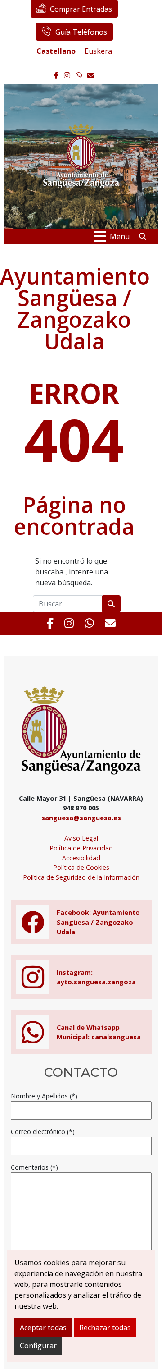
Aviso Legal (81, 838)
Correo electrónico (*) (43, 1131)
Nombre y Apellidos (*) (44, 1096)
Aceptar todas (43, 1327)
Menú (120, 236)
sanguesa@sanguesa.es (81, 817)
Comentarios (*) (34, 1167)
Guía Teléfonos (81, 32)
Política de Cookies (81, 867)
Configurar (38, 1346)
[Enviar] (111, 603)
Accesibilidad (81, 858)
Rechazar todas (105, 1327)
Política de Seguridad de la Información (81, 877)
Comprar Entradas (81, 9)
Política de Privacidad (81, 848)
